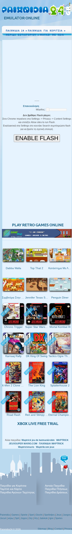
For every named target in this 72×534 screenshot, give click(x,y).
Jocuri (3, 518)
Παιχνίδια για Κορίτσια (13, 485)
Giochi (39, 514)
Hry (36, 518)
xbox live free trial (37, 423)
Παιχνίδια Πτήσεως (56, 488)
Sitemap (42, 528)
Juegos (67, 514)
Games (15, 514)
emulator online (22, 18)
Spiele (24, 514)
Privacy (68, 528)
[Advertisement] (37, 69)
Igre (51, 518)
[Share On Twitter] (64, 38)
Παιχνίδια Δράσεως (56, 492)
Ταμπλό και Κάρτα (11, 488)
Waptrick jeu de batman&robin (38, 440)
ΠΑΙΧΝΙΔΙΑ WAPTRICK (51, 443)
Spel (31, 514)
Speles (58, 518)
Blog (50, 528)
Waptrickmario (26, 447)
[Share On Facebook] (60, 38)
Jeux (58, 514)
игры (10, 518)
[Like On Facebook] (55, 38)
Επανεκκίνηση (31, 106)
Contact (59, 528)
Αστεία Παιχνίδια (55, 485)
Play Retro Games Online (38, 225)
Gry (30, 518)
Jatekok (44, 518)
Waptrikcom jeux (45, 447)
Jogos (24, 518)
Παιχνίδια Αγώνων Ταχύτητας (17, 492)
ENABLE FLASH (36, 138)
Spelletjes (49, 514)
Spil (17, 518)
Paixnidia (5, 514)
